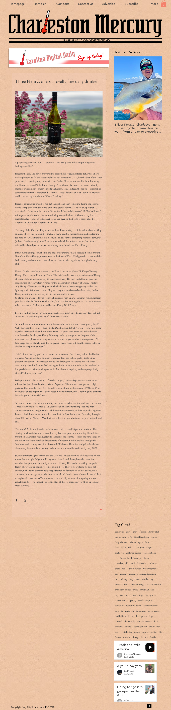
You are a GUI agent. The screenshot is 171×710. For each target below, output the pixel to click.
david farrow (154, 610)
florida (153, 637)
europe (145, 631)
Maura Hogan (136, 542)
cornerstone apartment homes (128, 605)
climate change (136, 594)
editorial (128, 626)
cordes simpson (145, 600)
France (154, 536)
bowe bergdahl (121, 563)
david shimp (120, 615)
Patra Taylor (120, 547)
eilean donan (154, 626)
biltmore (146, 558)
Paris (147, 542)
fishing (135, 637)
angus (149, 547)
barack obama (149, 552)
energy (118, 631)
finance (118, 637)
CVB (130, 536)
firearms (127, 637)
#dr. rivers (119, 531)
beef (116, 558)
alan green (140, 547)
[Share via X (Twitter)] (24, 500)
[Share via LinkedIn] (33, 500)
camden (123, 573)
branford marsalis (138, 563)
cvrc (117, 610)
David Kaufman (141, 536)
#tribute (142, 531)
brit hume (152, 563)
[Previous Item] (119, 88)
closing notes (150, 594)
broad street (120, 568)
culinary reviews (150, 605)
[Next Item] (156, 88)
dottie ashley (130, 621)
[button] (163, 3)
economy (119, 626)
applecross (119, 552)
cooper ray (131, 600)
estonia (137, 631)
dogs (151, 615)
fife (160, 631)
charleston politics (123, 589)
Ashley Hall (153, 531)
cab (116, 573)
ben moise (124, 558)
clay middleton (121, 594)
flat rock (144, 637)
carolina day (147, 579)
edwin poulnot (140, 626)
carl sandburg (121, 579)
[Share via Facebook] (16, 500)
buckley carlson (134, 568)
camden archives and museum (142, 573)
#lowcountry (131, 531)
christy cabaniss (147, 589)
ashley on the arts (133, 552)
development (141, 615)
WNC (131, 547)
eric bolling (127, 631)
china (135, 589)
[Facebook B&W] (149, 706)
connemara (120, 600)
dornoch (119, 621)
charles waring (137, 584)
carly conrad (134, 579)
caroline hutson (122, 584)
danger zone (141, 610)
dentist (131, 615)
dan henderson (127, 610)
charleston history (153, 584)
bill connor (136, 558)
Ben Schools (120, 536)
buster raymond (150, 568)
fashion (153, 631)
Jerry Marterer (121, 542)
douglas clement (144, 621)
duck (156, 621)
